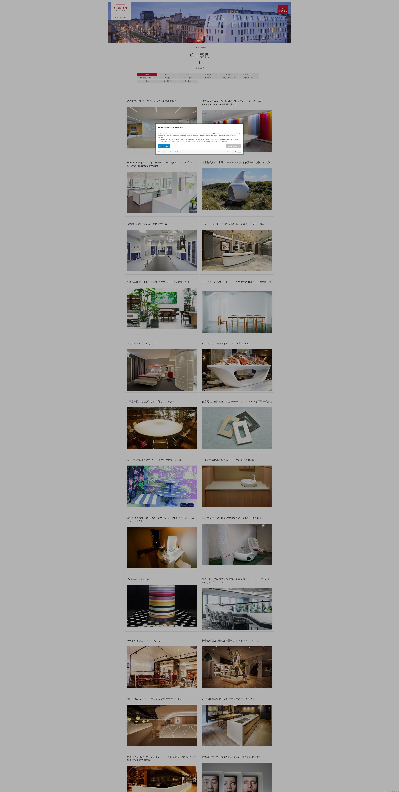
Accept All (163, 146)
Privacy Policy (162, 152)
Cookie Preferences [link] (392, 791)
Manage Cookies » (233, 146)
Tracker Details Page (174, 152)
